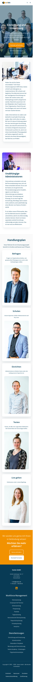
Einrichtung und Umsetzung (16, 637)
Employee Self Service (16, 603)
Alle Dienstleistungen (16, 51)
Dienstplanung (16, 600)
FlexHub (16, 611)
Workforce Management (16, 595)
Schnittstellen (16, 640)
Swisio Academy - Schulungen (16, 649)
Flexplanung (16, 609)
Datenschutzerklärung (11, 676)
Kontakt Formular (16, 558)
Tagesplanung (16, 614)
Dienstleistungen (16, 633)
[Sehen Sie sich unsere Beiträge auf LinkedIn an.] (16, 588)
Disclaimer (25, 673)
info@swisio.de (17, 582)
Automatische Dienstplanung (16, 617)
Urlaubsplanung (16, 623)
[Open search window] (27, 2)
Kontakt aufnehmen (16, 45)
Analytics (16, 626)
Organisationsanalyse (16, 652)
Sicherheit (8, 673)
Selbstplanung (16, 606)
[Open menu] (30, 2)
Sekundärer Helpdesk (16, 643)
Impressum (16, 673)
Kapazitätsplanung (16, 620)
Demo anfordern (16, 552)
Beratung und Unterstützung (16, 646)
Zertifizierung (23, 676)
